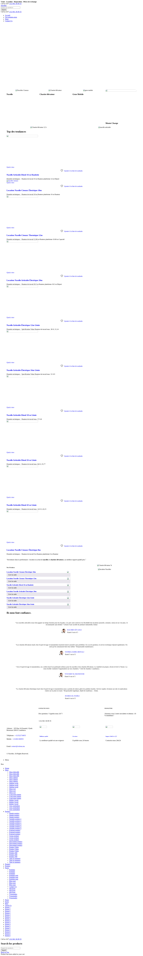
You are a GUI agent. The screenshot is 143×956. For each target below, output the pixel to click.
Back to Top (5, 952)
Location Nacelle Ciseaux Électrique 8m (24, 550)
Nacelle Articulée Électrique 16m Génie (23, 370)
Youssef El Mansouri (74, 674)
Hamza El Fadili (72, 696)
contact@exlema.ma (18, 746)
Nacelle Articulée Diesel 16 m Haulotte (23, 175)
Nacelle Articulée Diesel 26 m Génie (21, 460)
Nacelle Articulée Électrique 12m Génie (23, 325)
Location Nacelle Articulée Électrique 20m (24, 280)
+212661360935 (18, 739)
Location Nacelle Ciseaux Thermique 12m (25, 235)
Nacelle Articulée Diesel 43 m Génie (21, 505)
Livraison (75, 736)
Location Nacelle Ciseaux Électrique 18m (24, 190)
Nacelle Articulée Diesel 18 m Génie (21, 415)
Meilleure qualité (44, 736)
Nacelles (3, 5)
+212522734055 (20, 735)
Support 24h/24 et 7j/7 (111, 736)
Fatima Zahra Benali (74, 652)
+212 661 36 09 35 (15, 3)
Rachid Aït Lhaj (74, 630)
